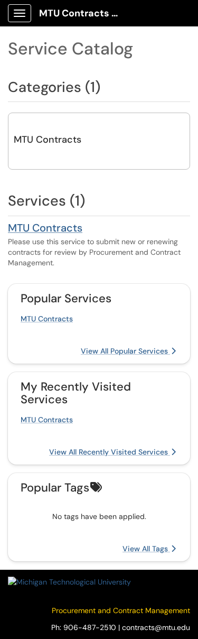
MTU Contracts (47, 139)
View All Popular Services (125, 351)
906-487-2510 (89, 627)
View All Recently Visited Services (109, 452)
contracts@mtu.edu (156, 627)
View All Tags (146, 548)
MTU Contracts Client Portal (85, 13)
